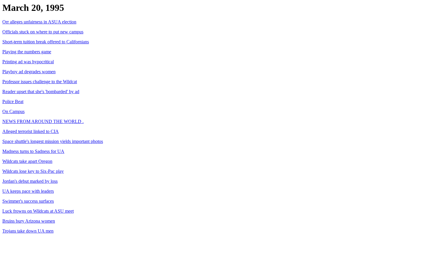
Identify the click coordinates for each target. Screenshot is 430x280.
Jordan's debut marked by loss (30, 181)
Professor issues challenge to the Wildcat (39, 81)
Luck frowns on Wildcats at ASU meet (38, 211)
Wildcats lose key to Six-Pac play (33, 171)
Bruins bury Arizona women (28, 220)
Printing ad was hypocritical (28, 61)
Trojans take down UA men (28, 230)
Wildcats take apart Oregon (27, 161)
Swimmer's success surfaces (28, 201)
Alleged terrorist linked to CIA (30, 131)
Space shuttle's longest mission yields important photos (52, 141)
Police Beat (12, 101)
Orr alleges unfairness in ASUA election (39, 21)
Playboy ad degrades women (29, 71)
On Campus (13, 111)
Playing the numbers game (26, 51)
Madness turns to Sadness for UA (33, 151)
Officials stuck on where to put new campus (42, 31)
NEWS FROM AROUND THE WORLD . (43, 121)
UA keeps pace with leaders (28, 191)
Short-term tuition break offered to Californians (45, 41)
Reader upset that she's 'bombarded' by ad (40, 91)
